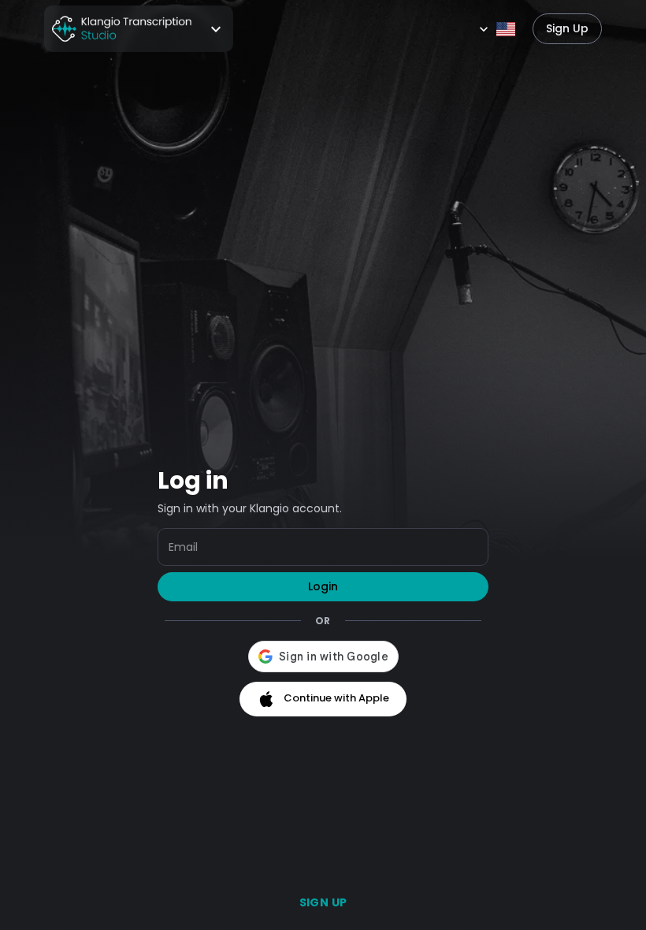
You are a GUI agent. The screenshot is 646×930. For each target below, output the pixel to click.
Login (323, 586)
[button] (138, 29)
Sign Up (567, 28)
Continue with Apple (336, 697)
